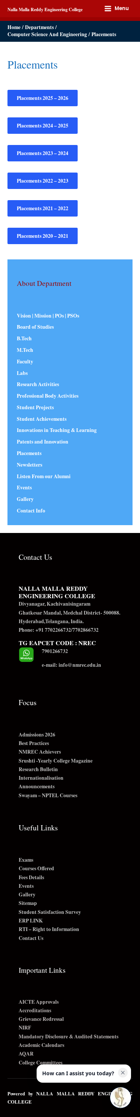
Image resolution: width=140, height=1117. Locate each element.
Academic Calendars (41, 1045)
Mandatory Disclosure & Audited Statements (68, 1036)
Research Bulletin (38, 769)
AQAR (26, 1053)
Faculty (25, 361)
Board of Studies (35, 327)
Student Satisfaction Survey (50, 912)
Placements (29, 453)
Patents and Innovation (42, 441)
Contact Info (31, 510)
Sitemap (28, 903)
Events (24, 487)
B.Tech (24, 338)
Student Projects (35, 407)
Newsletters (29, 464)
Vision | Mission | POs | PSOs (48, 315)
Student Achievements (41, 419)
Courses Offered (36, 868)
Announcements (37, 786)
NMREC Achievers (40, 751)
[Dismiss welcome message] (123, 1072)
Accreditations (35, 1010)
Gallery (25, 499)
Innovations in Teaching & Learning (57, 430)
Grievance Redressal (41, 1019)
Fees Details (31, 877)
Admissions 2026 (37, 734)
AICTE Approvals (39, 1002)
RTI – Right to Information (49, 929)
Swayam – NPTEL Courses (48, 795)
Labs (22, 373)
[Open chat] (120, 1097)
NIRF (25, 1027)
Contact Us (31, 938)
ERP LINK (31, 920)
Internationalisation (41, 778)
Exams (26, 860)
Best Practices (34, 743)
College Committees (40, 1062)
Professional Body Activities (47, 396)
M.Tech (25, 350)
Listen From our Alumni (44, 476)
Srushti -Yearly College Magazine (56, 760)
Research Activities (38, 384)
